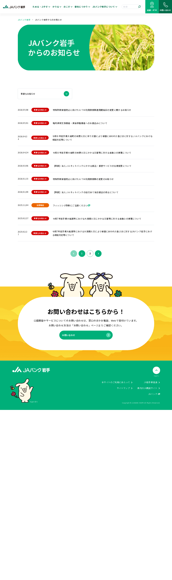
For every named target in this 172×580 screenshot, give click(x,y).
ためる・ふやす (40, 6)
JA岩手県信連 (150, 382)
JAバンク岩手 (24, 19)
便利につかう (81, 6)
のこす (67, 6)
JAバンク (152, 394)
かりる (55, 6)
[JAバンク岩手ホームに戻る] (14, 6)
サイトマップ (123, 388)
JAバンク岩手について (104, 6)
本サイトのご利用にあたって (116, 382)
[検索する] (139, 6)
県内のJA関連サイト (147, 388)
